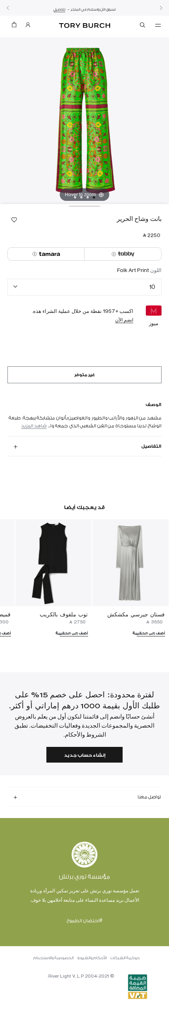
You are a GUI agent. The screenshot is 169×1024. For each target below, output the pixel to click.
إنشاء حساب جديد (84, 755)
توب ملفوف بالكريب (64, 614)
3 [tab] (81, 197)
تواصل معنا (149, 797)
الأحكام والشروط (92, 958)
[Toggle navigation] (158, 24)
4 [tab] (75, 197)
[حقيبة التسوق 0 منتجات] (14, 26)
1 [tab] (94, 197)
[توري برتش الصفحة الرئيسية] (84, 25)
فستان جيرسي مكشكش (136, 614)
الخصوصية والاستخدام (53, 958)
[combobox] (84, 287)
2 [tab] (87, 197)
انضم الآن (124, 320)
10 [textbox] (152, 286)
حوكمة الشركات (125, 958)
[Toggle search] (143, 26)
